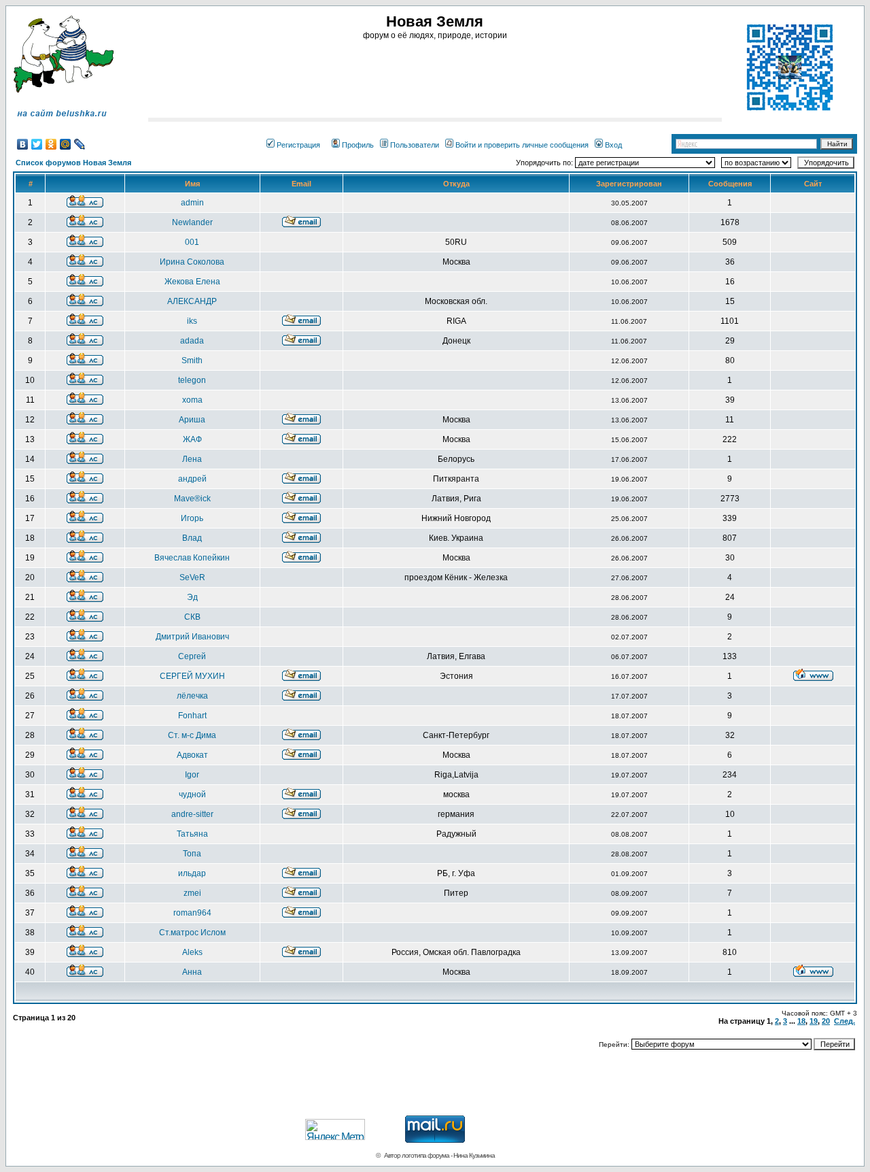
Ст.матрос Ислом (192, 932)
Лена (192, 459)
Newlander (192, 222)
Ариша (192, 419)
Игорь (192, 518)
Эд (192, 597)
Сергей (192, 656)
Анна (192, 972)
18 (801, 1021)
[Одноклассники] (51, 144)
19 (814, 1021)
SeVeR (192, 577)
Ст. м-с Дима (192, 735)
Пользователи (414, 145)
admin (192, 202)
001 (192, 242)
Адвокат (192, 755)
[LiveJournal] (80, 144)
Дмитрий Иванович (192, 636)
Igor (192, 775)
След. (844, 1021)
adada (192, 341)
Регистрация (298, 145)
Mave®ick (192, 498)
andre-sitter (192, 814)
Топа (192, 853)
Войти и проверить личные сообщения (522, 145)
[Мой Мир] (65, 144)
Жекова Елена (192, 281)
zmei (192, 893)
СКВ (192, 617)
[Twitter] (37, 144)
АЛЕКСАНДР (192, 301)
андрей (192, 479)
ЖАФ (192, 439)
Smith (192, 360)
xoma (192, 400)
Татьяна (192, 834)
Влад (192, 538)
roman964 (192, 913)
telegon (192, 380)
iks (192, 321)
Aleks (192, 952)
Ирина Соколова (192, 262)
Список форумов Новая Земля (73, 162)
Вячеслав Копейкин (192, 558)
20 (826, 1021)
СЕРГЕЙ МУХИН (192, 676)
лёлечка (192, 696)
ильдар (192, 873)
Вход (613, 145)
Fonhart (192, 715)
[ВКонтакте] (23, 144)
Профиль (358, 145)
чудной (192, 794)
